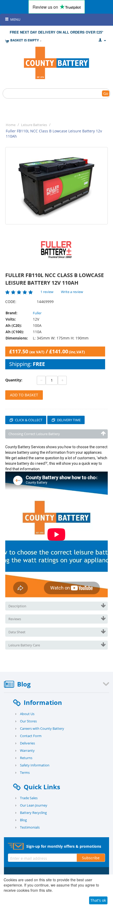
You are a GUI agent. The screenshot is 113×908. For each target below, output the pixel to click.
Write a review (72, 291)
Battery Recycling (33, 812)
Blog (23, 820)
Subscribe (91, 857)
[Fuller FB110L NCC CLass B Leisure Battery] (56, 185)
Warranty (27, 750)
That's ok (98, 900)
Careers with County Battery (42, 728)
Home (11, 124)
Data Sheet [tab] (16, 632)
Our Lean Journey (33, 805)
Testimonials (30, 827)
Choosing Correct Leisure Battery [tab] (34, 433)
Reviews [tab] (14, 619)
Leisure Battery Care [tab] (24, 645)
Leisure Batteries (34, 124)
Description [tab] (17, 606)
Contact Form (31, 735)
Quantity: (13, 379)
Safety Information (34, 765)
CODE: (10, 301)
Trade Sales (29, 798)
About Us (27, 713)
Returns (26, 757)
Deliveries (27, 743)
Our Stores (28, 721)
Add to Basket (24, 394)
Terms (25, 772)
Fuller (37, 313)
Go (105, 93)
